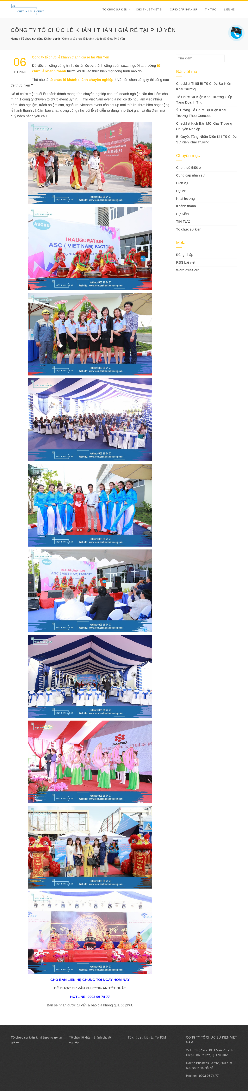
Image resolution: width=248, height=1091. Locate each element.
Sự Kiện (182, 214)
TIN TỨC (183, 222)
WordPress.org (187, 270)
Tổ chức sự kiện (114, 9)
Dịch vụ (182, 183)
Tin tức (210, 9)
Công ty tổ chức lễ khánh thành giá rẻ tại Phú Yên (70, 57)
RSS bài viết (185, 262)
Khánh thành (52, 38)
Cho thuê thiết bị (149, 9)
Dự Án (181, 191)
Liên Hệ (229, 9)
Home (14, 38)
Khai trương (185, 199)
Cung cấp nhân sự (183, 9)
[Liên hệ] (236, 30)
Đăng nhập (184, 255)
